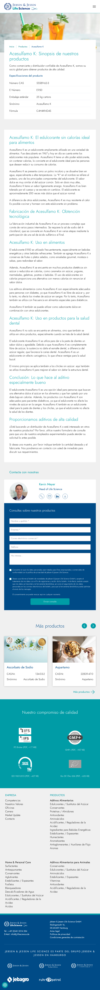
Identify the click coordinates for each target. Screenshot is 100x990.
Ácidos (9, 906)
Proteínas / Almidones (62, 811)
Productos (22, 46)
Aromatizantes (57, 841)
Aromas (54, 848)
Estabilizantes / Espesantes (64, 833)
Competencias (12, 800)
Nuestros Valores (14, 804)
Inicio (11, 46)
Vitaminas (55, 881)
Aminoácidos (57, 819)
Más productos (81, 692)
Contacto (10, 819)
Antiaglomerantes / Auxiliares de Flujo (70, 844)
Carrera (9, 811)
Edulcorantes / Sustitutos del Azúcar (69, 804)
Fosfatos (9, 884)
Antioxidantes (57, 815)
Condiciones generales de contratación (67, 937)
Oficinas (9, 808)
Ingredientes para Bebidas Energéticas (70, 830)
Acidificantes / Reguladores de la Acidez (68, 824)
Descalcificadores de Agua (19, 892)
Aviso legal (55, 931)
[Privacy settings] (5, 985)
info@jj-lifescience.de (20, 934)
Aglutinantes (11, 877)
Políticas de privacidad (60, 934)
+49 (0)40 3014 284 (17, 931)
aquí (41, 594)
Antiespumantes (13, 870)
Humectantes (57, 837)
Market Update (12, 815)
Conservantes (57, 808)
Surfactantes (11, 866)
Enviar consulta (50, 601)
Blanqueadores (13, 888)
